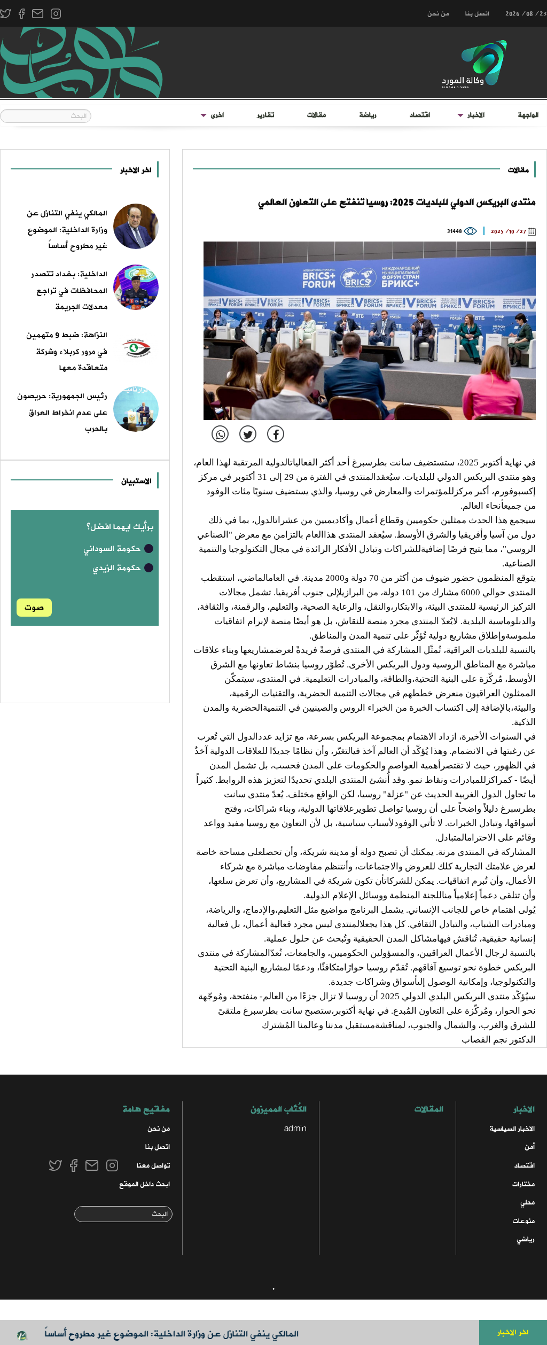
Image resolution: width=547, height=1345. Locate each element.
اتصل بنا (157, 1147)
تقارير (265, 115)
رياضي (526, 1239)
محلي (527, 1202)
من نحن (438, 13)
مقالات (316, 115)
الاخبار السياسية (512, 1129)
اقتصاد (420, 115)
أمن (530, 1147)
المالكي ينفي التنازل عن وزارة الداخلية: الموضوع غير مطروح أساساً (192, 1334)
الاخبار (476, 115)
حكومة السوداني (113, 548)
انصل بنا (477, 13)
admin (295, 1129)
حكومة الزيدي (117, 568)
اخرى (217, 115)
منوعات (524, 1221)
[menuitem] (528, 115)
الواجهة (528, 115)
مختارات (523, 1184)
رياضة (368, 115)
